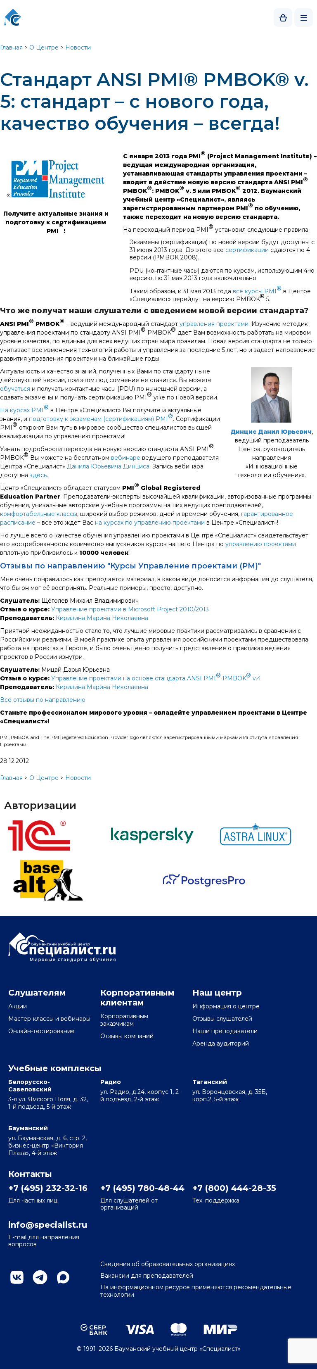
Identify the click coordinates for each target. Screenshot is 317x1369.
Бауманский (28, 1128)
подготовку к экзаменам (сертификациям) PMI (101, 417)
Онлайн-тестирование (41, 1031)
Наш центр (217, 993)
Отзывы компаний (127, 1036)
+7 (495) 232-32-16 (48, 1188)
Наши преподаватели (225, 1031)
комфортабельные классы (38, 514)
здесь (38, 475)
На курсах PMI (24, 409)
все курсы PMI (257, 290)
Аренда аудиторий (220, 1043)
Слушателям (37, 993)
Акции (17, 1006)
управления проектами (214, 324)
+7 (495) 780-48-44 (141, 1188)
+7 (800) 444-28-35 (233, 1188)
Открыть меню (303, 17)
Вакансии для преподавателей (146, 1275)
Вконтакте (17, 1277)
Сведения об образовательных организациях (167, 1264)
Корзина (283, 17)
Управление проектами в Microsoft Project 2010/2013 (130, 609)
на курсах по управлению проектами (150, 522)
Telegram (40, 1277)
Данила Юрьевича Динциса (108, 466)
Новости (78, 47)
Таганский (209, 1082)
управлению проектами (260, 544)
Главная (11, 47)
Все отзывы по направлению (42, 700)
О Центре (44, 47)
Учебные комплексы (55, 1068)
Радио (110, 1082)
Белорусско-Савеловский (30, 1085)
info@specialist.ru (47, 1225)
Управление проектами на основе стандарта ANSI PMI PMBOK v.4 (156, 677)
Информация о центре (226, 1006)
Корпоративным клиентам (137, 998)
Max (63, 1277)
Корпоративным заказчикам (124, 1019)
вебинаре (125, 457)
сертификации (247, 250)
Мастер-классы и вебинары (49, 1018)
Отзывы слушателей (222, 1018)
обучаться (15, 388)
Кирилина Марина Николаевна (102, 618)
